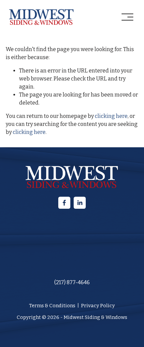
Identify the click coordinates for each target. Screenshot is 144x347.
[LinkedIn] (80, 203)
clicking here (111, 116)
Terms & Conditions (52, 306)
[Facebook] (64, 203)
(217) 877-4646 (72, 282)
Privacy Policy (98, 306)
